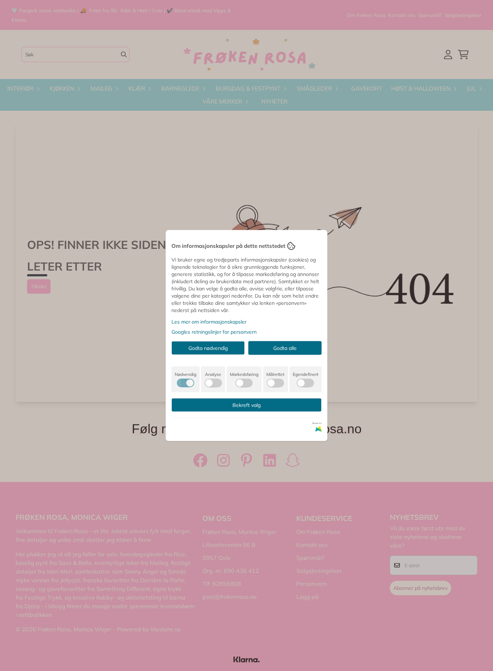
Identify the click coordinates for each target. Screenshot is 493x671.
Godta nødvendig (208, 348)
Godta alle (285, 348)
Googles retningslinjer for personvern (214, 332)
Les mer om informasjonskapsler (209, 322)
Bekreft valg (246, 405)
